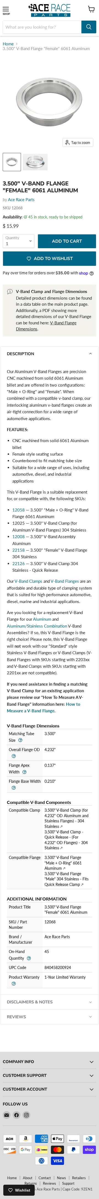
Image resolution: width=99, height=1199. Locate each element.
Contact (44, 1178)
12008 (18, 536)
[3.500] (12, 162)
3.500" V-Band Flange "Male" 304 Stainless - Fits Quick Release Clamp (67, 879)
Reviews (49, 1183)
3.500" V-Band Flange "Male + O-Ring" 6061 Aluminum (63, 862)
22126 (18, 563)
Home (8, 44)
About (27, 1178)
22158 (18, 550)
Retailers (79, 1178)
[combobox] (42, 27)
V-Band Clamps (28, 581)
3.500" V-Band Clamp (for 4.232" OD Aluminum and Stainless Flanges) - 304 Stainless (67, 818)
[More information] (20, 740)
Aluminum (42, 619)
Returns (30, 1183)
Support (68, 1183)
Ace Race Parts (21, 199)
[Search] (88, 27)
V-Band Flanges (65, 581)
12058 (18, 509)
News (61, 1178)
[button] (49, 354)
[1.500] (35, 162)
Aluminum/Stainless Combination (37, 625)
